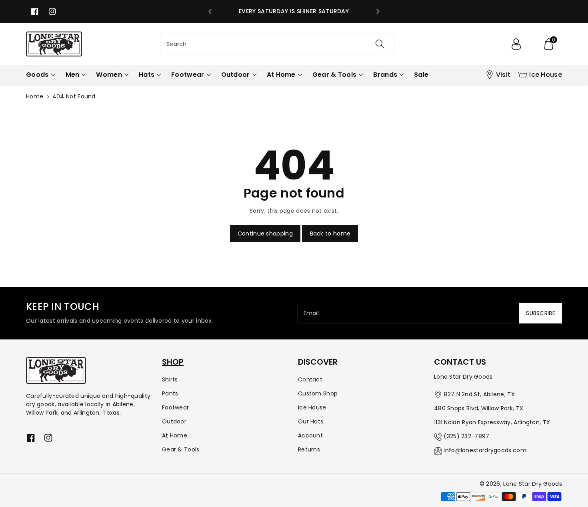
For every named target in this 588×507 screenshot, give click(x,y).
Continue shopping (265, 234)
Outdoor (174, 421)
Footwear (175, 407)
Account (310, 435)
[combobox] (277, 44)
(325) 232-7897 (466, 436)
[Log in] (516, 44)
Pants (170, 393)
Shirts (170, 379)
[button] (548, 44)
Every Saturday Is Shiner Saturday (294, 11)
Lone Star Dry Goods (532, 484)
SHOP (173, 361)
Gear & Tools (181, 449)
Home (34, 96)
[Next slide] (378, 11)
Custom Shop (318, 393)
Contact (310, 379)
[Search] (380, 44)
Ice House (545, 74)
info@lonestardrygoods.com (485, 450)
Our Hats (310, 421)
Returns (309, 449)
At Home (174, 435)
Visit (503, 74)
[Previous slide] (210, 11)
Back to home (330, 234)
